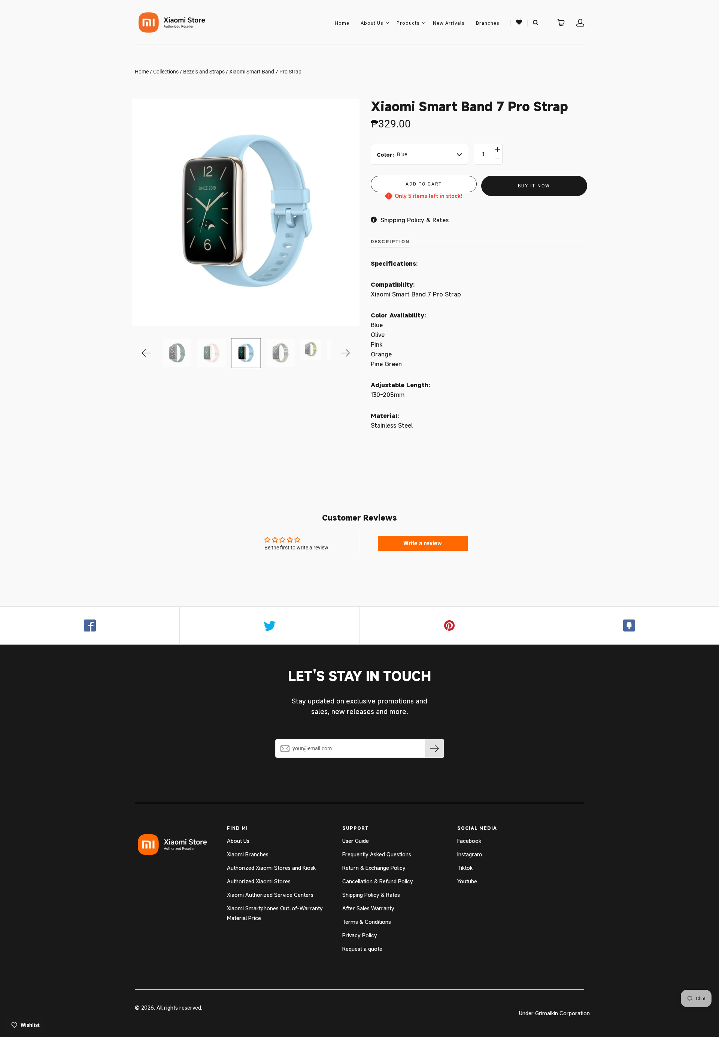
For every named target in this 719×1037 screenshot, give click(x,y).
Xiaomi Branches (248, 854)
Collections (166, 72)
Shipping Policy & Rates (371, 894)
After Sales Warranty (368, 908)
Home (342, 23)
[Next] (345, 353)
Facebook (469, 840)
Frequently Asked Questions (376, 854)
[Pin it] (449, 625)
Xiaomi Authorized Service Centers (270, 894)
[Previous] (146, 353)
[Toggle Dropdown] (387, 23)
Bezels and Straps (204, 72)
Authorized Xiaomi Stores (259, 881)
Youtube (467, 881)
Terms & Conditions (366, 921)
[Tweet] (270, 625)
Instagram (469, 854)
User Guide (355, 840)
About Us (372, 23)
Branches (488, 23)
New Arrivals (449, 23)
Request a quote (362, 948)
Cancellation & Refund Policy (377, 881)
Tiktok (465, 867)
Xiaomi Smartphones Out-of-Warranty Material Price (275, 913)
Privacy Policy (359, 935)
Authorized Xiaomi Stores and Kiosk (271, 867)
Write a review (422, 543)
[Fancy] (629, 625)
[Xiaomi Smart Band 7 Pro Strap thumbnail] (177, 353)
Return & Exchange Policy (374, 867)
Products (408, 23)
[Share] (90, 625)
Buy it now (534, 186)
